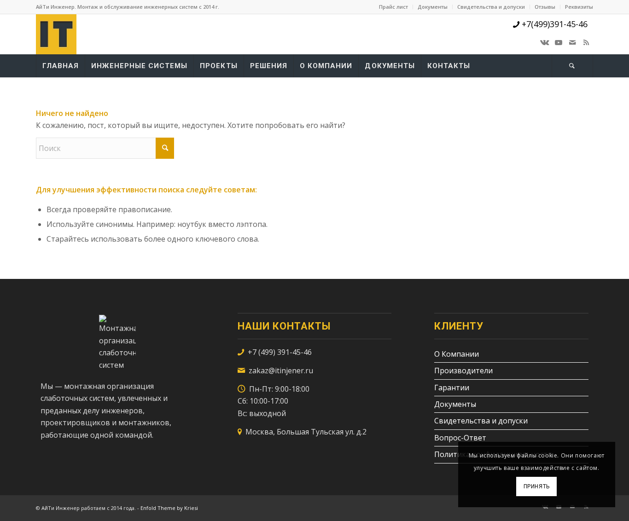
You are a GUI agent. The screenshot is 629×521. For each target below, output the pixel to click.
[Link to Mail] (572, 42)
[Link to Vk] (545, 42)
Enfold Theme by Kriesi (169, 507)
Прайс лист (393, 6)
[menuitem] (393, 7)
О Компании (456, 354)
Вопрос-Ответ (460, 438)
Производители (463, 370)
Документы (433, 6)
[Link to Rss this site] (586, 42)
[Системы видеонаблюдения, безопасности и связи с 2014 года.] (56, 34)
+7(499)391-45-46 (553, 23)
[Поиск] (572, 65)
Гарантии (451, 387)
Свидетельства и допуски (491, 6)
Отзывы (545, 6)
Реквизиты (579, 6)
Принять (537, 486)
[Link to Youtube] (558, 42)
